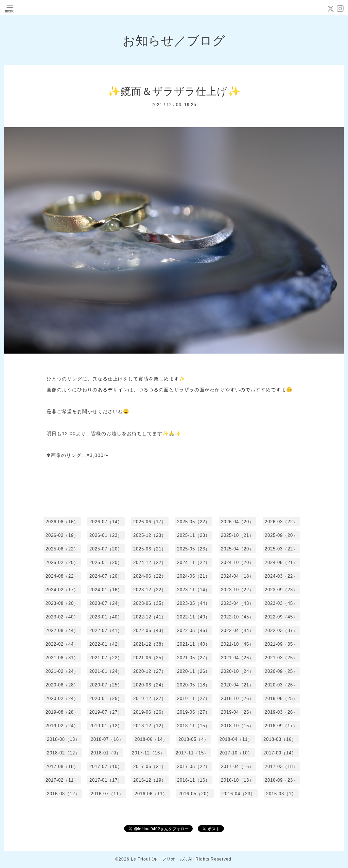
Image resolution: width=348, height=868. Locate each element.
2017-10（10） (236, 752)
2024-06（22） (149, 576)
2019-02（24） (62, 725)
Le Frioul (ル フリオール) (158, 859)
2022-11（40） (193, 616)
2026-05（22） (193, 521)
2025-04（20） (237, 548)
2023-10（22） (237, 589)
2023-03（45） (281, 603)
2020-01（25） (105, 698)
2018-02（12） (63, 752)
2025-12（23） (149, 535)
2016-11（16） (193, 780)
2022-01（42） (105, 644)
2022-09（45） (281, 616)
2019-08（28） (62, 712)
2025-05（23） (193, 548)
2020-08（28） (62, 684)
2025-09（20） (281, 535)
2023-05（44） (193, 603)
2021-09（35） (281, 644)
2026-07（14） (105, 521)
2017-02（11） (62, 780)
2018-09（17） (281, 725)
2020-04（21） (237, 684)
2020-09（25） (281, 671)
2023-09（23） (281, 589)
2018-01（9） (106, 752)
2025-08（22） (62, 548)
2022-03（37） (281, 630)
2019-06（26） (149, 712)
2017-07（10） (105, 766)
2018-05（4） (193, 739)
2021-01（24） (105, 671)
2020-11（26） (193, 671)
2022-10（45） (237, 616)
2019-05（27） (193, 712)
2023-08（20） (62, 603)
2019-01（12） (105, 725)
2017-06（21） (149, 766)
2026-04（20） (237, 521)
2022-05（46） (193, 630)
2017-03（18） (281, 766)
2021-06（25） (149, 657)
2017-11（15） (192, 752)
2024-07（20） (105, 576)
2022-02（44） (62, 644)
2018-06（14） (151, 739)
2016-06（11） (151, 793)
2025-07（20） (105, 548)
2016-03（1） (281, 793)
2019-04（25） (237, 712)
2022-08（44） (62, 630)
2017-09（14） (279, 752)
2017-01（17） (105, 780)
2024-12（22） (149, 562)
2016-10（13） (237, 780)
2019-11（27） (193, 698)
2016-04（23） (238, 793)
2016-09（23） (281, 780)
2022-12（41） (149, 616)
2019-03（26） (281, 712)
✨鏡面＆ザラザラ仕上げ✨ (174, 91)
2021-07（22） (105, 657)
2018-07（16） (107, 739)
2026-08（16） (62, 521)
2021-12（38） (149, 644)
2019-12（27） (149, 698)
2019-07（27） (105, 712)
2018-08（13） (63, 739)
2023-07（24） (105, 603)
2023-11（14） (193, 589)
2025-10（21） (237, 535)
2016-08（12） (63, 793)
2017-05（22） (193, 766)
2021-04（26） (237, 657)
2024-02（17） (62, 589)
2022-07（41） (105, 630)
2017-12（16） (148, 752)
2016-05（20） (194, 793)
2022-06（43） (149, 630)
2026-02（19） (62, 535)
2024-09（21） (281, 562)
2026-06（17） (149, 521)
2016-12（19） (149, 780)
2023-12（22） (149, 589)
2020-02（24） (62, 698)
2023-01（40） (105, 616)
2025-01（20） (105, 562)
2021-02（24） (62, 671)
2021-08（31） (62, 657)
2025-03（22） (281, 548)
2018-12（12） (149, 725)
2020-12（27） (149, 671)
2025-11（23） (193, 535)
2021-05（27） (193, 657)
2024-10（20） (237, 562)
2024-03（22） (281, 576)
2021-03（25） (281, 657)
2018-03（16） (279, 739)
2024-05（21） (193, 576)
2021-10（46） (237, 644)
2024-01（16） (105, 589)
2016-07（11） (107, 793)
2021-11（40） (193, 644)
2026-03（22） (281, 521)
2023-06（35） (149, 603)
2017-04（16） (237, 766)
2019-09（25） (281, 698)
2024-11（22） (193, 562)
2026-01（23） (105, 535)
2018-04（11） (236, 739)
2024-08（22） (62, 576)
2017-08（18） (62, 766)
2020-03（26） (281, 684)
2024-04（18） (237, 576)
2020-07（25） (105, 684)
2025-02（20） (62, 562)
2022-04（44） (237, 630)
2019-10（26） (237, 698)
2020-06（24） (149, 684)
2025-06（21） (149, 548)
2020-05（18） (193, 684)
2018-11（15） (193, 725)
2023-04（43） (237, 603)
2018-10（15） (237, 725)
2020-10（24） (237, 671)
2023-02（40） (62, 616)
